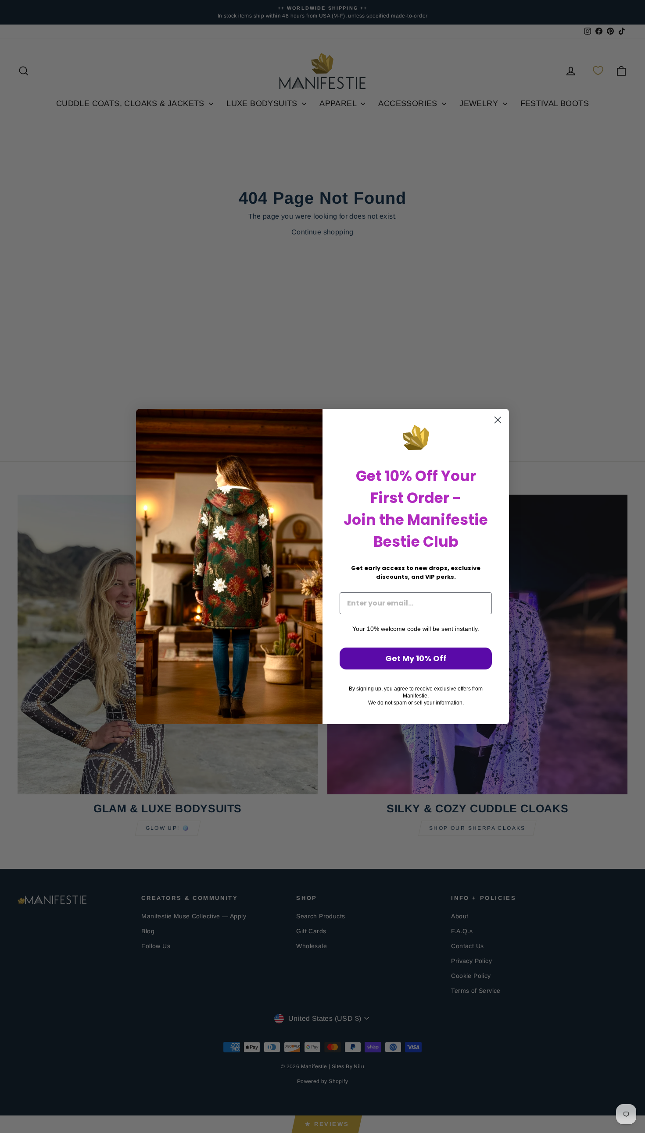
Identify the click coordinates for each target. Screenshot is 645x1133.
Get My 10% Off (416, 658)
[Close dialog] (497, 420)
